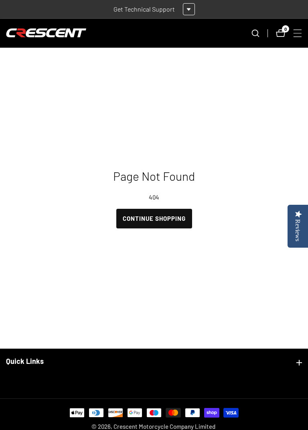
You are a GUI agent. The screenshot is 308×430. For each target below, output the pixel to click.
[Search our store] (259, 33)
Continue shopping (154, 218)
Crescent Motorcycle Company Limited (164, 427)
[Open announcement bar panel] (189, 9)
